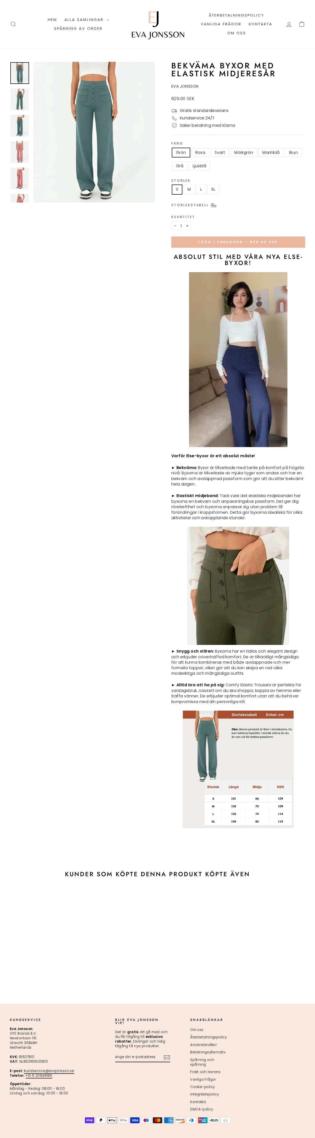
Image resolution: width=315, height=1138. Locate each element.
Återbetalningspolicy (236, 15)
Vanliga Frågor (221, 24)
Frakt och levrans (205, 1072)
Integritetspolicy (204, 1094)
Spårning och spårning (202, 1062)
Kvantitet (183, 217)
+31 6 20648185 (39, 1075)
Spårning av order (78, 28)
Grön (181, 152)
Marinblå (271, 152)
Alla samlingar (84, 19)
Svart (220, 152)
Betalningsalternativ (207, 1052)
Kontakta (260, 24)
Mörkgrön (243, 152)
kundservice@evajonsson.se (49, 1071)
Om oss (236, 32)
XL (213, 189)
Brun (293, 152)
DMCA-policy (201, 1109)
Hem (52, 19)
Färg (177, 143)
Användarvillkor (203, 1045)
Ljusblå (199, 166)
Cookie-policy (202, 1087)
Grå (179, 166)
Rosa (200, 152)
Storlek (181, 180)
